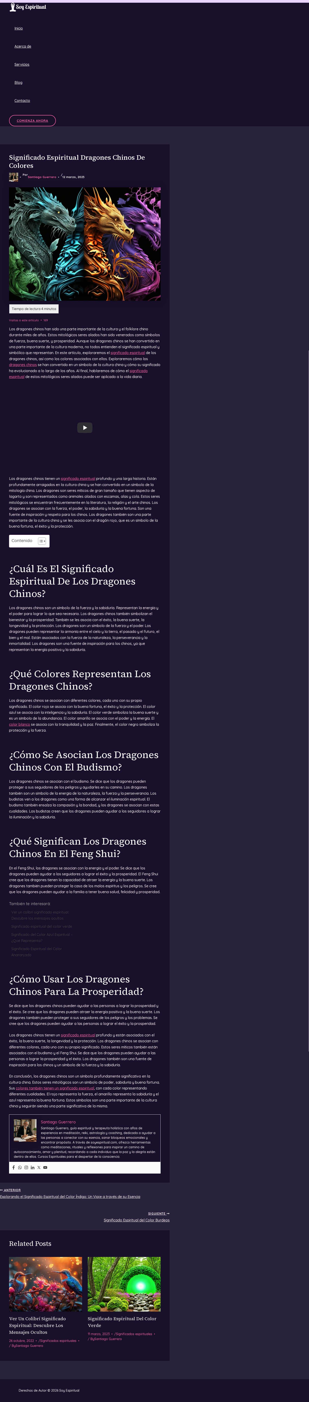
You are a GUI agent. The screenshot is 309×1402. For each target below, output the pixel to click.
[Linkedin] (33, 1167)
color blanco (19, 724)
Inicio (18, 28)
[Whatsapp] (20, 1167)
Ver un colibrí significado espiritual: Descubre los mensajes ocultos (40, 915)
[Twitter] (39, 1167)
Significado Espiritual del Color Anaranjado (36, 951)
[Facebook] (14, 1167)
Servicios (21, 64)
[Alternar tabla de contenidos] (40, 541)
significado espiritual (128, 352)
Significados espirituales (58, 1341)
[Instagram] (26, 1167)
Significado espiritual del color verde (41, 926)
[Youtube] (45, 1167)
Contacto (22, 100)
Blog (18, 82)
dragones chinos (23, 364)
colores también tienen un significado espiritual (55, 1088)
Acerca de (22, 46)
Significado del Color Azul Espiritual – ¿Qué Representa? (42, 937)
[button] (32, 120)
